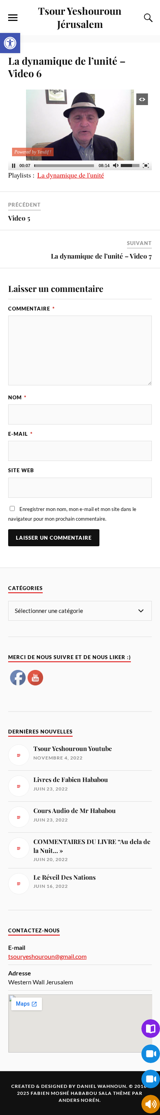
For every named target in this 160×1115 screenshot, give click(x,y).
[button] (10, 43)
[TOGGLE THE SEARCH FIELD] (147, 17)
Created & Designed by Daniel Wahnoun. (70, 1086)
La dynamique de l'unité (70, 175)
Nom (17, 397)
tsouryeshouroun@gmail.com (47, 956)
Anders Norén (79, 1100)
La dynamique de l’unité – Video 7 (101, 256)
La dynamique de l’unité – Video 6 (66, 66)
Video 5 (19, 218)
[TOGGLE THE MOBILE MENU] (12, 17)
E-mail (20, 434)
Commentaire (31, 309)
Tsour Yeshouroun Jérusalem (80, 17)
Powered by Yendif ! (32, 152)
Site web (21, 470)
